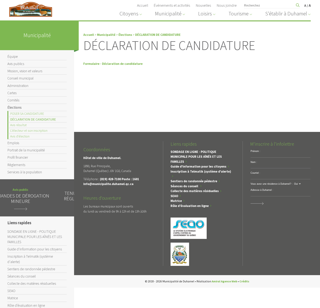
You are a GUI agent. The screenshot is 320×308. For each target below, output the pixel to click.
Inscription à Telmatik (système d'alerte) (30, 259)
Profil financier (17, 157)
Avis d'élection (19, 136)
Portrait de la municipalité (26, 150)
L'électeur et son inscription (28, 131)
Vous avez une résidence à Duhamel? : (272, 184)
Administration (18, 85)
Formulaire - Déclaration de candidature (113, 64)
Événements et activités (172, 5)
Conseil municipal (20, 78)
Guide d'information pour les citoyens (34, 249)
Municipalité (106, 35)
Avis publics (15, 63)
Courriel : (255, 173)
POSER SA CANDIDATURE (27, 114)
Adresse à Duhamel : (262, 190)
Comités (13, 100)
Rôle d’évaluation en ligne (190, 206)
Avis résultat (18, 125)
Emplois (13, 143)
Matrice (12, 298)
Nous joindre (227, 5)
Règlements (16, 165)
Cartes (12, 93)
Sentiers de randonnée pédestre (31, 269)
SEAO (11, 290)
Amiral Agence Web (224, 281)
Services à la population (24, 172)
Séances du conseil (21, 276)
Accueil (142, 5)
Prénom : (255, 151)
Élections (14, 107)
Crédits (244, 281)
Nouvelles (203, 5)
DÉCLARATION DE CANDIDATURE (33, 119)
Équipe (12, 56)
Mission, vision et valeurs (24, 71)
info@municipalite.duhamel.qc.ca (108, 184)
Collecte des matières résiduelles (31, 283)
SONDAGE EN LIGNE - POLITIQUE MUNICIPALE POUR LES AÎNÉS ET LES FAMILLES (34, 236)
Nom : (254, 162)
